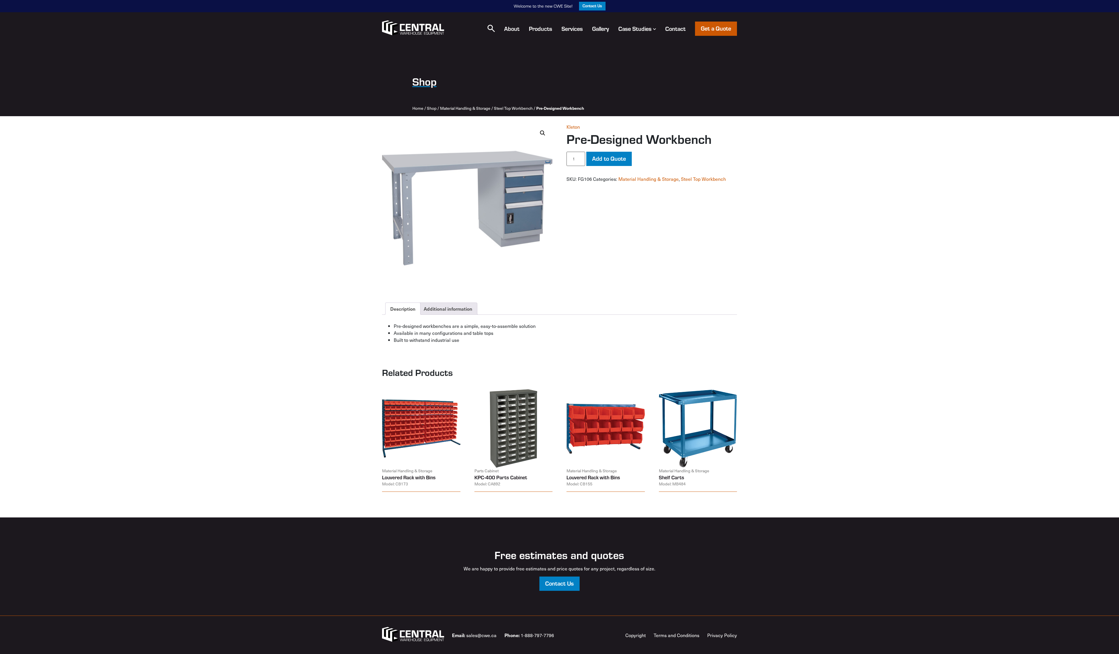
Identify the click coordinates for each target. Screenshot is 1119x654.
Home (417, 108)
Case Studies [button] (635, 28)
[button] (491, 28)
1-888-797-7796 (529, 635)
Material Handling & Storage (465, 108)
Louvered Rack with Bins (409, 477)
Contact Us (592, 5)
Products (540, 28)
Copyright (635, 635)
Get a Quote (716, 28)
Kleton (573, 126)
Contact (675, 28)
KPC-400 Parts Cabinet (500, 477)
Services (572, 28)
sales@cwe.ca (474, 635)
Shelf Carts (671, 477)
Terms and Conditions (676, 635)
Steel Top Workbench (513, 108)
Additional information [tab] (448, 308)
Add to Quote (609, 158)
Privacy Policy (722, 635)
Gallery (600, 28)
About (512, 28)
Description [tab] (403, 308)
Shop (432, 108)
